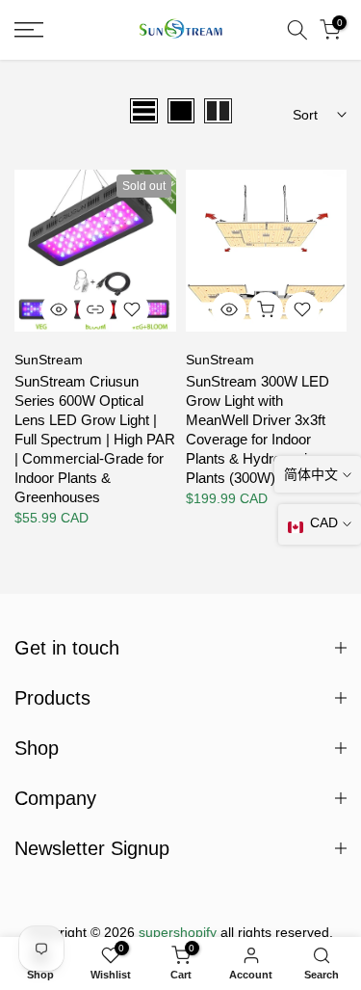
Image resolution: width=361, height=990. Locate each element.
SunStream (48, 359)
